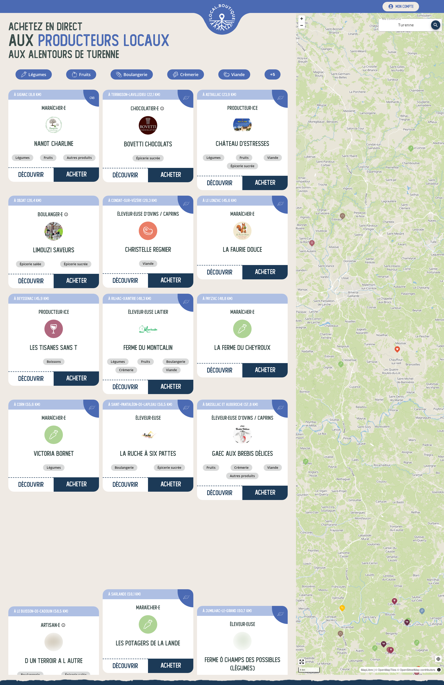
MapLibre (367, 670)
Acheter (76, 174)
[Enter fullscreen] (301, 661)
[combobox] (406, 25)
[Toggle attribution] (439, 670)
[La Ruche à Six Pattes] (148, 435)
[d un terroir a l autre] (53, 642)
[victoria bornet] (53, 435)
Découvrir (31, 174)
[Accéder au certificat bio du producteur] (186, 98)
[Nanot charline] (53, 125)
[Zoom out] (301, 25)
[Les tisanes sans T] (53, 329)
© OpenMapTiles (385, 670)
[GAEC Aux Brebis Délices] (242, 435)
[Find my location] (438, 659)
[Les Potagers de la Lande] (148, 624)
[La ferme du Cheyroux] (242, 329)
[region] (370, 344)
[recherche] (435, 25)
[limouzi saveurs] (53, 231)
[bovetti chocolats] (148, 125)
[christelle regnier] (148, 231)
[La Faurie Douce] (242, 231)
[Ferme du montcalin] (148, 329)
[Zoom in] (301, 18)
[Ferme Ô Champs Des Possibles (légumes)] (242, 641)
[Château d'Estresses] (242, 125)
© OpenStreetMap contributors (416, 670)
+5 (272, 74)
